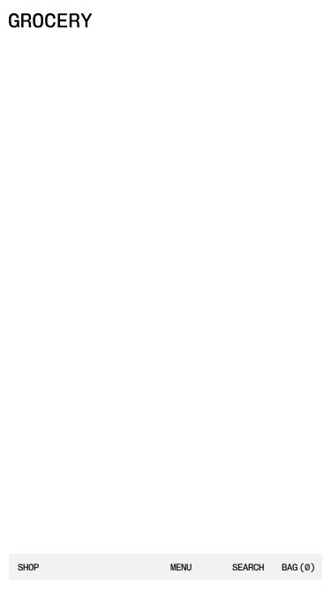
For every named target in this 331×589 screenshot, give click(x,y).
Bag (298, 567)
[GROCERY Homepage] (50, 20)
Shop (28, 567)
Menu (181, 567)
